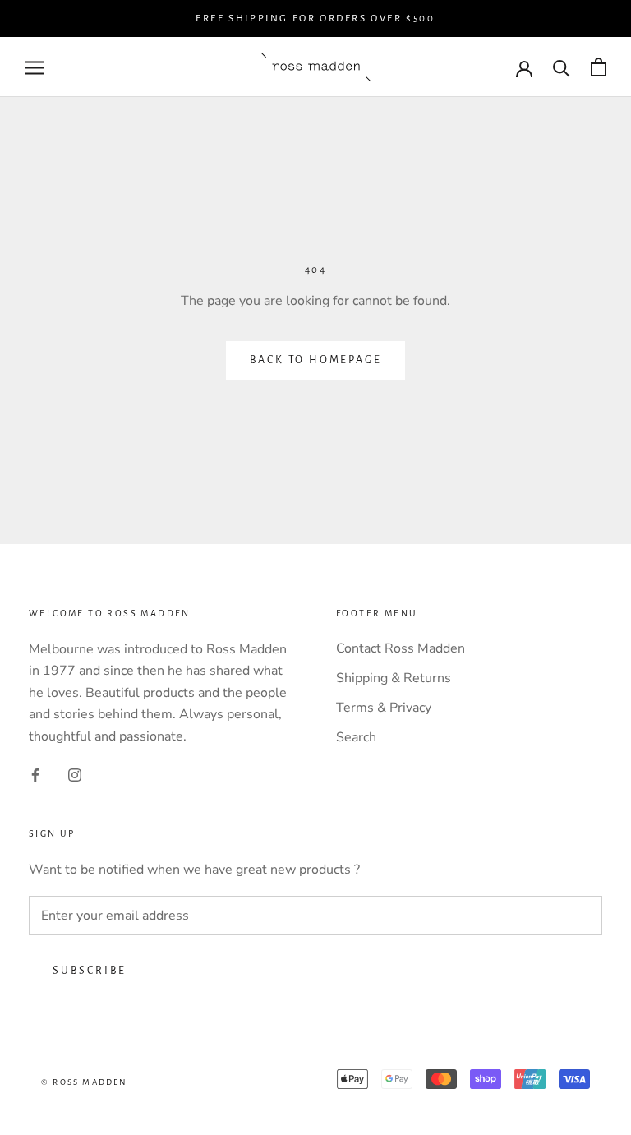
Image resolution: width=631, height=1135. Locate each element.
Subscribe (90, 970)
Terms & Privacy (383, 708)
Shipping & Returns (393, 678)
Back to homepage (316, 360)
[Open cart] (598, 67)
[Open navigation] (34, 67)
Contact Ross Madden (400, 648)
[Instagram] (74, 774)
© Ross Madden (84, 1082)
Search (356, 737)
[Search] (561, 67)
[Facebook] (35, 774)
